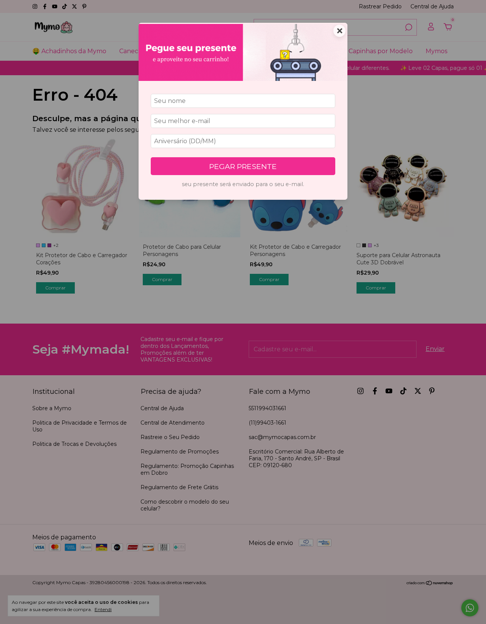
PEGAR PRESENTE (243, 166)
